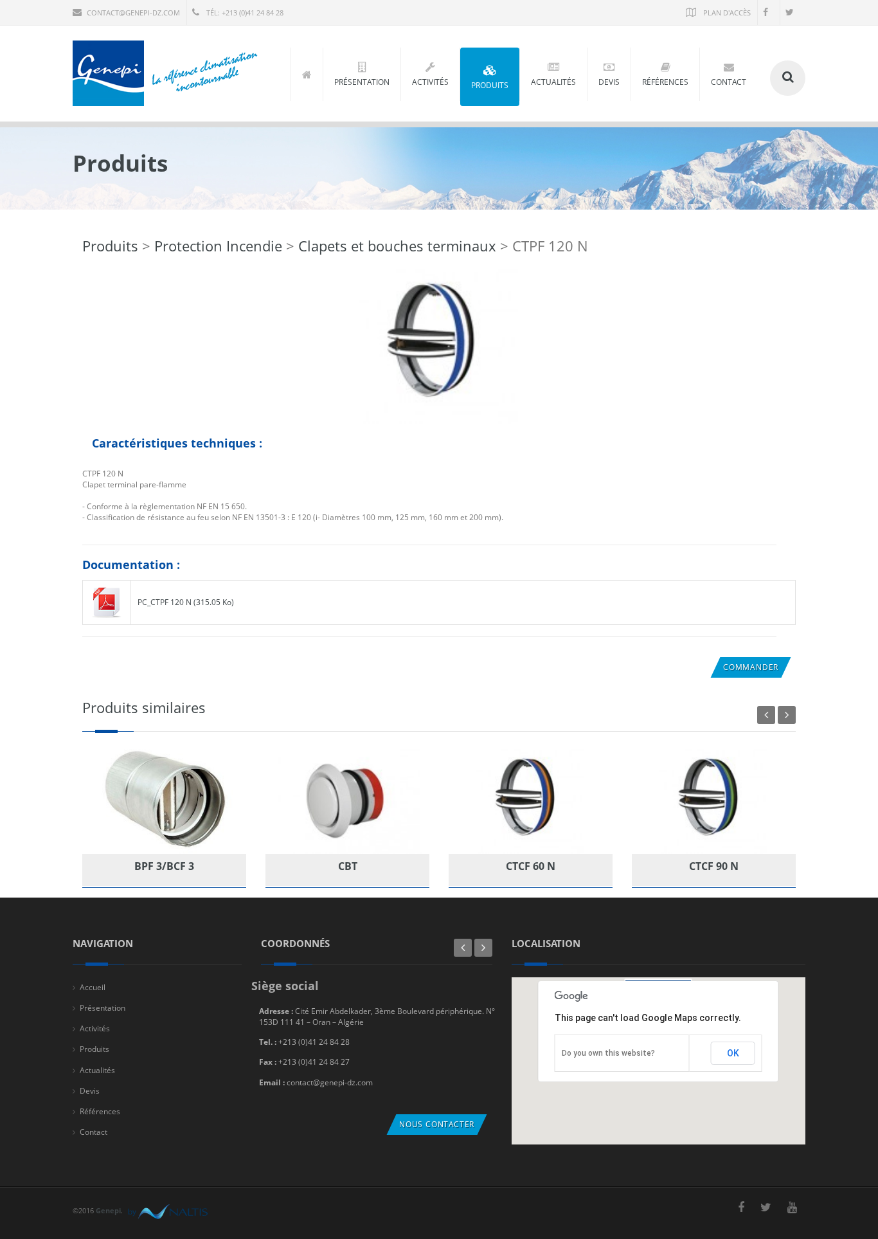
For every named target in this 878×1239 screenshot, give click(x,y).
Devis (90, 1090)
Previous (766, 715)
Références (100, 1111)
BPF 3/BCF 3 (164, 866)
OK (733, 1053)
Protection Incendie (220, 245)
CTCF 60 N (530, 866)
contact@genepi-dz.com (133, 12)
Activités (95, 1028)
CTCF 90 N (714, 866)
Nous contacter (436, 1124)
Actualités (97, 1070)
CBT (347, 866)
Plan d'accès (726, 12)
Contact (93, 1131)
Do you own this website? (608, 1053)
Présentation (102, 1007)
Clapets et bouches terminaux (397, 245)
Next (787, 715)
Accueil (92, 987)
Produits (110, 245)
